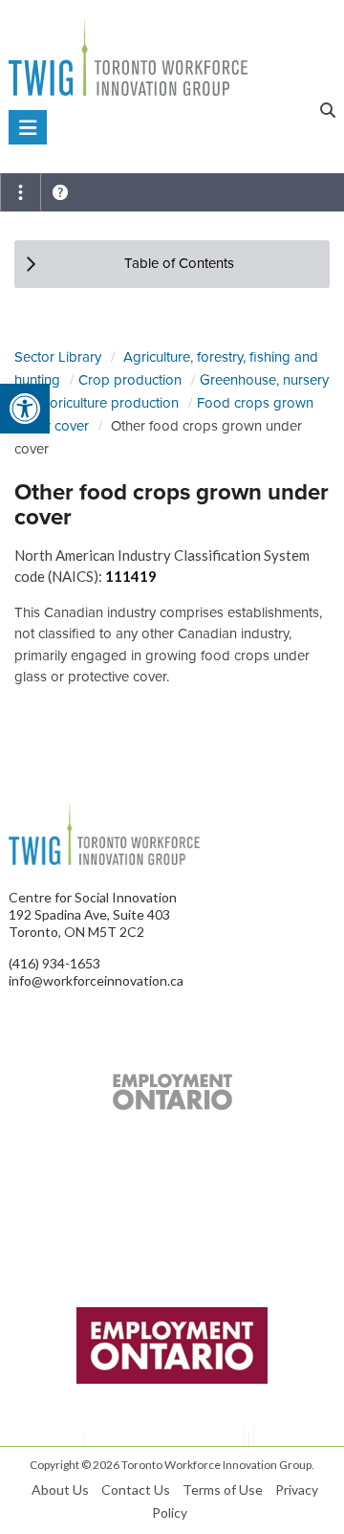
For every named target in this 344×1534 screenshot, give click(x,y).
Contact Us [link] (135, 1489)
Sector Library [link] (57, 356)
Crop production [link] (130, 379)
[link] (25, 409)
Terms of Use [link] (223, 1489)
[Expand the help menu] (60, 192)
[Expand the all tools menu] (20, 192)
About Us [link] (60, 1489)
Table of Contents (179, 263)
